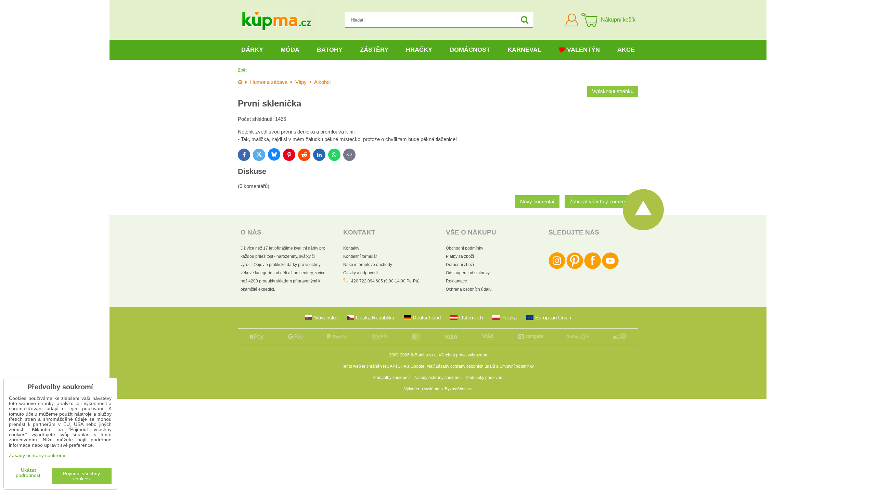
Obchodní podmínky (464, 248)
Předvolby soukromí (391, 377)
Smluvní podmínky (516, 366)
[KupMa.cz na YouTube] (610, 267)
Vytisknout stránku (612, 91)
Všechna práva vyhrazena (463, 355)
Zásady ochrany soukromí (438, 377)
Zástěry (374, 49)
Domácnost (470, 49)
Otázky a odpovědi (360, 272)
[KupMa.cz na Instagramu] (557, 267)
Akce (626, 49)
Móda (290, 49)
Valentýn (583, 49)
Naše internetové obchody (367, 264)
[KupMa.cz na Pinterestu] (574, 267)
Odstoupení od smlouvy (468, 272)
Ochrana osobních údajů (469, 289)
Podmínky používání (484, 377)
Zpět (242, 70)
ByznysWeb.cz (458, 389)
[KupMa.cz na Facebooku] (592, 267)
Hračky (419, 49)
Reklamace (456, 281)
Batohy (330, 49)
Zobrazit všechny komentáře (601, 201)
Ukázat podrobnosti (28, 473)
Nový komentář (537, 201)
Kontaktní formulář (360, 256)
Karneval (524, 49)
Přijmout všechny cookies (81, 476)
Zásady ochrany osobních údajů (465, 366)
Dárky (252, 49)
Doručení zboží (460, 264)
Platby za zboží (460, 256)
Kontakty (351, 248)
